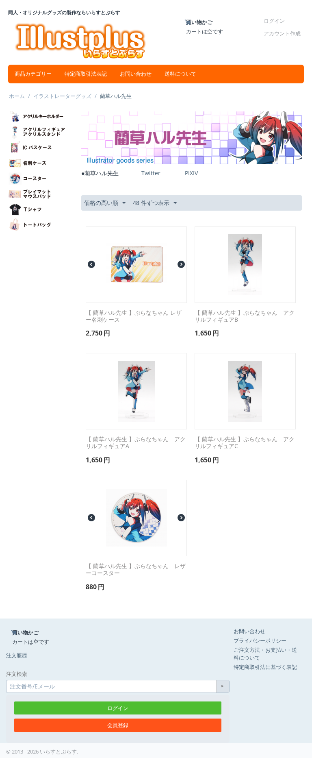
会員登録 (117, 725)
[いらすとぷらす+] (80, 40)
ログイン (274, 20)
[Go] (222, 686)
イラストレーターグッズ (62, 96)
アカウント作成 (282, 33)
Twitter (150, 173)
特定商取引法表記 (86, 74)
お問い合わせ (136, 74)
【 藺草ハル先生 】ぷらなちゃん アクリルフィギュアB (245, 316)
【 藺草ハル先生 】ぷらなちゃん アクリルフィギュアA (136, 443)
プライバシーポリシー (260, 640)
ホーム (17, 96)
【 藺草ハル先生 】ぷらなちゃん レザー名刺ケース (134, 316)
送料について (180, 74)
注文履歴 (16, 655)
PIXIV (191, 173)
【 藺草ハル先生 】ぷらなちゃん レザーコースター (136, 570)
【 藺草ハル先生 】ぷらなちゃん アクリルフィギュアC (245, 443)
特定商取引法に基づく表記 (265, 667)
